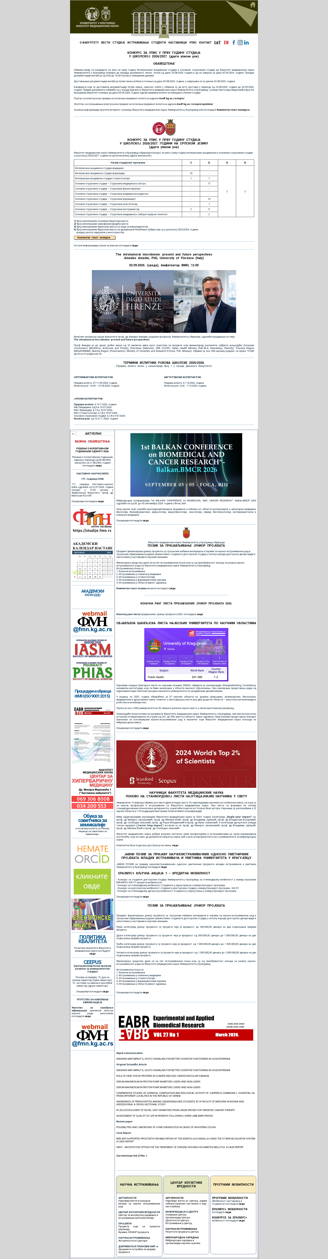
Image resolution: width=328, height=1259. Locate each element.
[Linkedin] (246, 42)
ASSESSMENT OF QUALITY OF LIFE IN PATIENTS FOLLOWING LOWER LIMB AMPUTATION (164, 1115)
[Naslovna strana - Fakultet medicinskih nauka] (164, 19)
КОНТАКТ (205, 42)
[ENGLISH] (226, 42)
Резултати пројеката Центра (182, 1231)
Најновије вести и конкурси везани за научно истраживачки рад (139, 1203)
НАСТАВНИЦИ (177, 42)
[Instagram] (240, 42)
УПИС (193, 42)
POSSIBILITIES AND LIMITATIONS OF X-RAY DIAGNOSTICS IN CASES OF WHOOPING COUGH (166, 1127)
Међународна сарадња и (180, 1240)
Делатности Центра (177, 1220)
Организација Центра (178, 1217)
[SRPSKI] (217, 42)
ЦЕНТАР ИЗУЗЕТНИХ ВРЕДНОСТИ (186, 1184)
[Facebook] (234, 42)
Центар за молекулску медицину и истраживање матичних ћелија (138, 1216)
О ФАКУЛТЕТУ (89, 42)
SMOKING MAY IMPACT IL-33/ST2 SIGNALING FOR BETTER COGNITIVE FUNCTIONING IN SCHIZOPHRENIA (173, 1058)
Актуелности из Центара (132, 1240)
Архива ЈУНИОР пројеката (133, 1232)
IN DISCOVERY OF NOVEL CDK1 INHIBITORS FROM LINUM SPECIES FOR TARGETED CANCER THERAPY (175, 1110)
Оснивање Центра (176, 1214)
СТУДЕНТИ (158, 42)
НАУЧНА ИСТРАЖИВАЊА (139, 1184)
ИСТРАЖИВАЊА (138, 42)
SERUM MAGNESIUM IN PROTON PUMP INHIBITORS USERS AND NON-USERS (158, 1081)
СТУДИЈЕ (119, 42)
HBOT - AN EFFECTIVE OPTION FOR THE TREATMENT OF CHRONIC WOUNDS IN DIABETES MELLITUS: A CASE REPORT (180, 1147)
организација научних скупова (183, 1243)
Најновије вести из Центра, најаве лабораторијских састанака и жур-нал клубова (186, 1203)
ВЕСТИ (105, 42)
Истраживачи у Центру (179, 1223)
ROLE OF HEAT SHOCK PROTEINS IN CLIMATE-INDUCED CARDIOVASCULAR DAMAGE (162, 1075)
